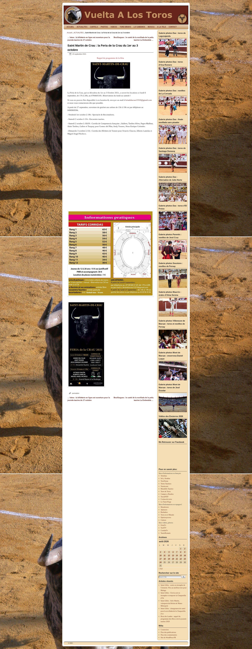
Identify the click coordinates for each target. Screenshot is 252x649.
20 (173, 559)
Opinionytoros (166, 517)
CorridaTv (164, 530)
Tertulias (164, 476)
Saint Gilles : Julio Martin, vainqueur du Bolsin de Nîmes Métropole (171, 603)
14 (177, 556)
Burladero (164, 512)
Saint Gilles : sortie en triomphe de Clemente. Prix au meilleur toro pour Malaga (174, 587)
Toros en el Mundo (167, 515)
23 (185, 559)
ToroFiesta (164, 481)
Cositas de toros (166, 499)
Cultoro (163, 520)
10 (160, 556)
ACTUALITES (82, 27)
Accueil (69, 33)
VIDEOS (114, 27)
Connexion (165, 630)
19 (169, 559)
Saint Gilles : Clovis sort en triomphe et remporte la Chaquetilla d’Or (173, 595)
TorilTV (163, 528)
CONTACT (173, 27)
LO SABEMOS (139, 27)
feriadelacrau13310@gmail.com (138, 100)
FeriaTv (163, 525)
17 (160, 559)
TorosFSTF (164, 497)
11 (164, 556)
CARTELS (94, 27)
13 (173, 556)
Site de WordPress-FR (168, 637)
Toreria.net (164, 486)
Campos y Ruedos (167, 494)
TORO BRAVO (125, 27)
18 (165, 559)
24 (160, 562)
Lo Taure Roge (166, 502)
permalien (75, 393)
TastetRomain (165, 533)
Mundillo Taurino (167, 489)
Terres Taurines (166, 484)
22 (181, 559)
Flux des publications (168, 632)
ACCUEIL (70, 27)
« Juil (161, 569)
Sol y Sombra (165, 478)
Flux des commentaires (169, 635)
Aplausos (164, 510)
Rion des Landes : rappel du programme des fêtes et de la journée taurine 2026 (173, 619)
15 (181, 556)
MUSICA (151, 27)
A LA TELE (161, 27)
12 (169, 556)
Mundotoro (165, 507)
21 (177, 559)
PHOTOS (104, 27)
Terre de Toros (166, 491)
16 (185, 556)
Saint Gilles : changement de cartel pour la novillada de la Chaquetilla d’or (173, 611)
